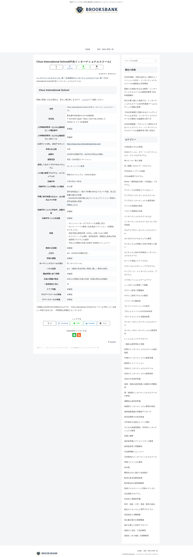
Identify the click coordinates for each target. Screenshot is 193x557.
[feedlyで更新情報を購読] (74, 335)
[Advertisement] (96, 31)
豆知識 (139, 551)
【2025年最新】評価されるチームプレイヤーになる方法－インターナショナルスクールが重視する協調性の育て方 (140, 115)
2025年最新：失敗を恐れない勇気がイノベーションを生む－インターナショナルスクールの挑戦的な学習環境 (140, 80)
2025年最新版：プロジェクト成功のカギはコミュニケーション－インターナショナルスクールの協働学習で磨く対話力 (140, 127)
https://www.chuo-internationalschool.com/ (84, 144)
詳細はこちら (72, 205)
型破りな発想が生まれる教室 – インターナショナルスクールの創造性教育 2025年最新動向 (140, 92)
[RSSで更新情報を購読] (79, 335)
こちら (84, 100)
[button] (96, 67)
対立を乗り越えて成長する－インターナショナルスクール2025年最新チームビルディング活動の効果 (140, 104)
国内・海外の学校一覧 (151, 551)
